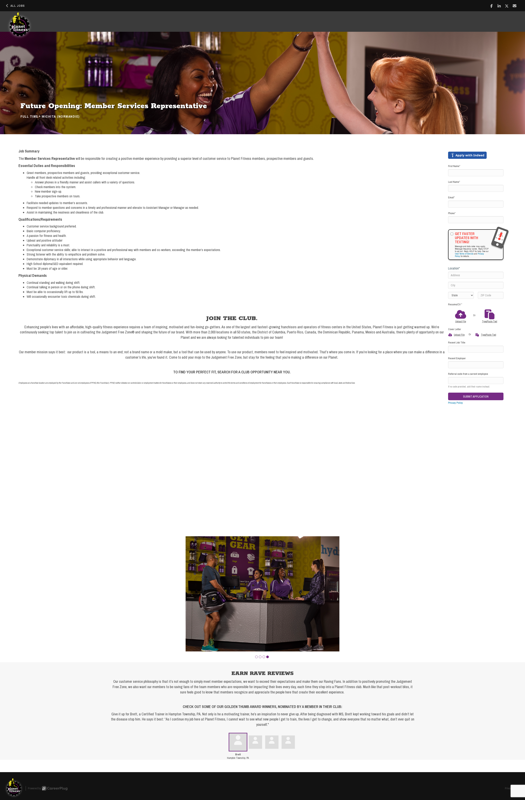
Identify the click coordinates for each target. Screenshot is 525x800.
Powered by (34, 788)
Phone (451, 213)
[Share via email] (514, 6)
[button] (256, 657)
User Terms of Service (464, 253)
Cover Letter (454, 329)
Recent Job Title (456, 342)
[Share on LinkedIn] (499, 6)
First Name (454, 166)
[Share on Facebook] (491, 6)
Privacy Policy (455, 403)
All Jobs (17, 6)
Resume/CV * (455, 304)
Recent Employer (457, 358)
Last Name (454, 182)
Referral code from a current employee (468, 374)
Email (451, 197)
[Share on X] (506, 6)
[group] (262, 594)
